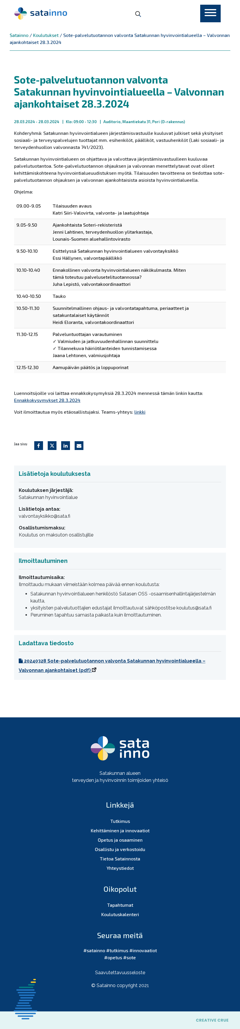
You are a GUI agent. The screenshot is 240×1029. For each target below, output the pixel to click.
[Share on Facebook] (38, 445)
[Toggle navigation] (210, 13)
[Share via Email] (79, 445)
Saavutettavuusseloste (120, 972)
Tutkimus (120, 821)
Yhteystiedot (120, 868)
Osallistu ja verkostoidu (120, 849)
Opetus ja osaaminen (120, 840)
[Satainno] (40, 13)
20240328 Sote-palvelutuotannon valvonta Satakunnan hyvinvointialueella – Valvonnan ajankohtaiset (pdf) (112, 665)
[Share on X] (52, 445)
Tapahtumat (120, 905)
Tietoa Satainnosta (120, 858)
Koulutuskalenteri (120, 914)
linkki (139, 412)
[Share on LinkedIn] (65, 445)
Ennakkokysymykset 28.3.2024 (47, 400)
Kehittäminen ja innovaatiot (120, 830)
